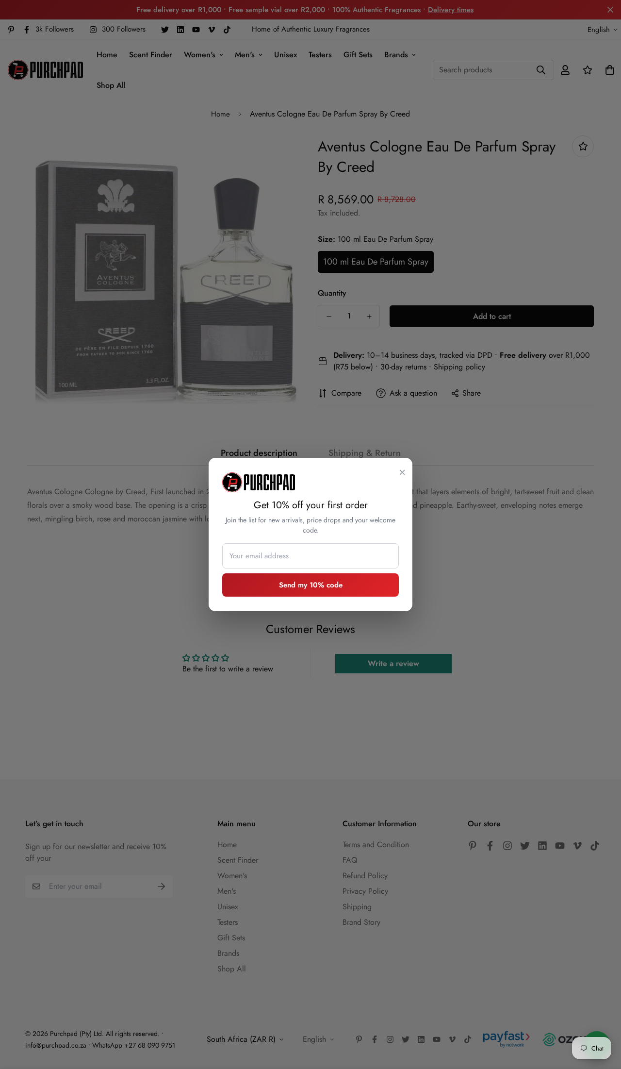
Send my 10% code (311, 585)
